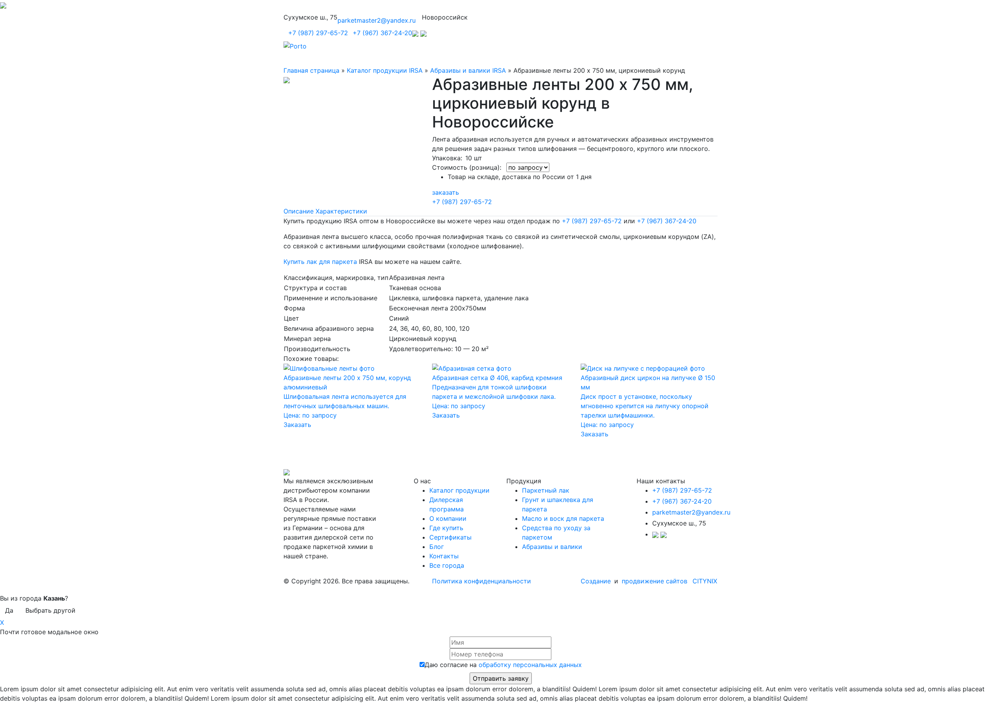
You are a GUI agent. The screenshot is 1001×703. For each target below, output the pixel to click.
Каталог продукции (459, 490)
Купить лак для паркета (320, 261)
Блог (436, 547)
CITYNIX (704, 581)
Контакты (444, 556)
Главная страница (311, 70)
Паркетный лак (545, 490)
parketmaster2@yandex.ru (376, 20)
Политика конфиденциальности (481, 581)
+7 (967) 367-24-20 (382, 33)
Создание (597, 581)
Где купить (446, 528)
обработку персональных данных (530, 665)
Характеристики (341, 211)
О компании (447, 518)
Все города (446, 565)
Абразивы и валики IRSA (468, 70)
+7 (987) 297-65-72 (318, 33)
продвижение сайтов (654, 581)
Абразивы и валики (552, 547)
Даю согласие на (503, 665)
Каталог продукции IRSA (385, 70)
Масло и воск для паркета (563, 518)
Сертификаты (450, 537)
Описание (298, 211)
